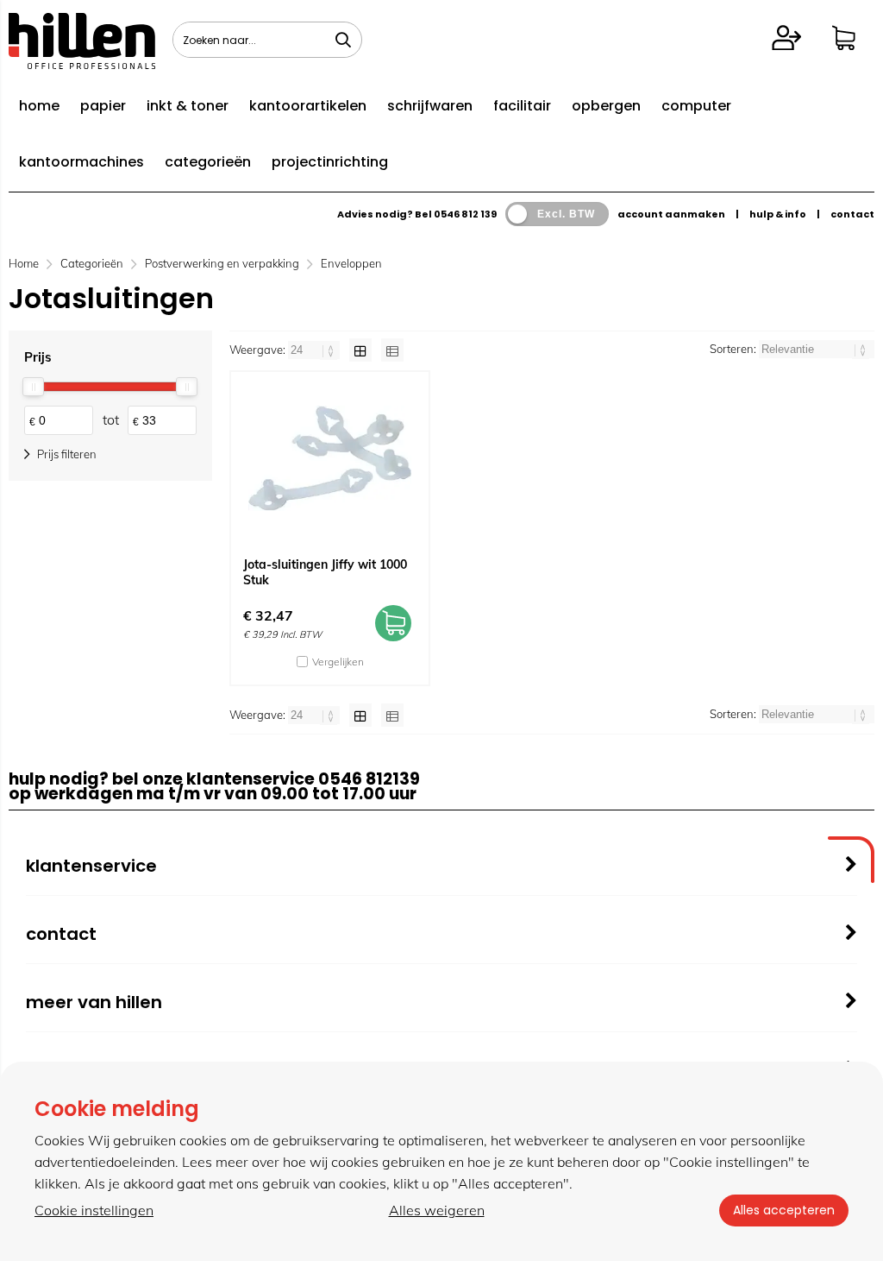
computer (696, 106)
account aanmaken (671, 214)
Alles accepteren (784, 1210)
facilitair (522, 106)
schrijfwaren (430, 106)
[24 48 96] (315, 349)
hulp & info (777, 214)
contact (852, 214)
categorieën (208, 162)
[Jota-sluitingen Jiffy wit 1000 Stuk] (330, 458)
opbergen (606, 106)
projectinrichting (330, 162)
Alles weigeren (437, 1210)
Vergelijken (338, 661)
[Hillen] (82, 64)
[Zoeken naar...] (343, 39)
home (39, 106)
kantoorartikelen (307, 106)
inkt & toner (188, 106)
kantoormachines (81, 162)
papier (103, 106)
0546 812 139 (465, 214)
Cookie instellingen (93, 1210)
